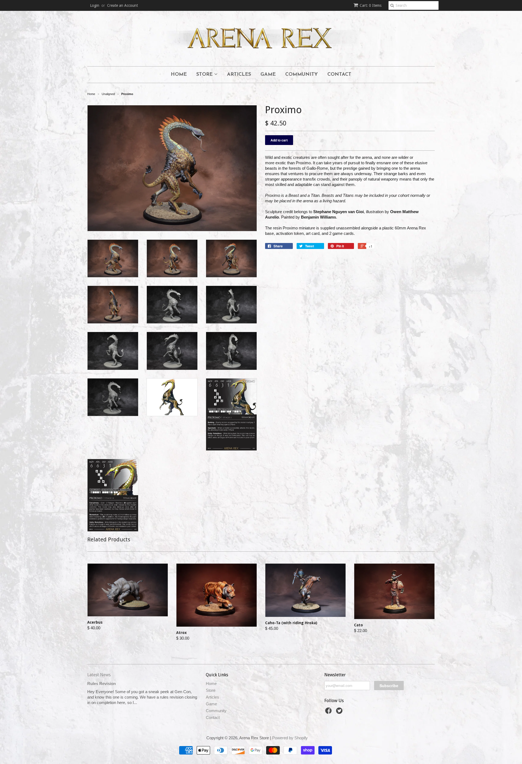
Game (268, 74)
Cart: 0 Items (370, 5)
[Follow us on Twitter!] (340, 712)
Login (94, 5)
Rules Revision (101, 683)
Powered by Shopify (290, 737)
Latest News (99, 674)
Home (179, 74)
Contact (339, 74)
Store (205, 74)
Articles (239, 74)
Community (301, 74)
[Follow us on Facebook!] (329, 712)
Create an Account (122, 5)
